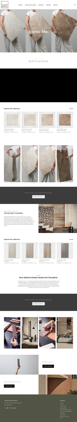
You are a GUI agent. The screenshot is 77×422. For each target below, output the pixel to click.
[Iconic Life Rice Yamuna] (12, 120)
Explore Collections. (48, 366)
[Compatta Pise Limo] (30, 250)
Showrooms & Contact (30, 4)
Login (61, 418)
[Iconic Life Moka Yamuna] (65, 120)
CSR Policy (62, 413)
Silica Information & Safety (65, 409)
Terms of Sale (63, 406)
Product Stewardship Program (66, 411)
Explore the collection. (12, 109)
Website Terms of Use (64, 416)
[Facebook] (5, 408)
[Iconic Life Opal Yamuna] (47, 120)
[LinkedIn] (15, 408)
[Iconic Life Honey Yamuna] (30, 120)
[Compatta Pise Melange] (47, 250)
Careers (61, 404)
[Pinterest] (12, 408)
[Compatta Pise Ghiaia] (65, 250)
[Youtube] (7, 408)
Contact (62, 403)
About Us (55, 4)
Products (20, 4)
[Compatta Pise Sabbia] (12, 250)
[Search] (75, 4)
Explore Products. (9, 386)
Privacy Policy (63, 414)
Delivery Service (63, 408)
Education (48, 4)
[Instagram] (10, 408)
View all (71, 108)
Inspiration (41, 4)
